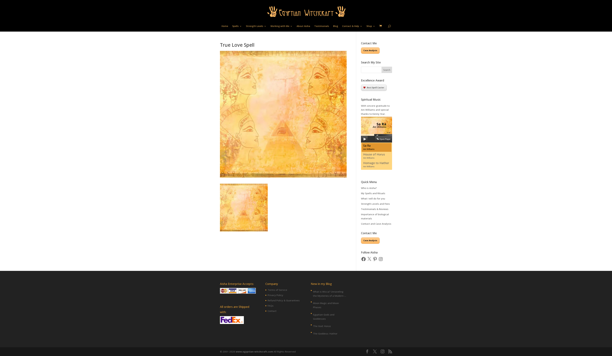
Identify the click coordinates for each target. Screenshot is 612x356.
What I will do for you (373, 198)
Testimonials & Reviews (374, 209)
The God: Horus (322, 326)
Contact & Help (350, 26)
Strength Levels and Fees (375, 203)
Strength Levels (254, 26)
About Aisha (303, 26)
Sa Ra (369, 147)
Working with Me (279, 26)
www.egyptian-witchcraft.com (254, 351)
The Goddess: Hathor (325, 333)
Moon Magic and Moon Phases (326, 305)
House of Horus (374, 155)
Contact (272, 310)
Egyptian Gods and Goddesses (323, 316)
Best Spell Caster (375, 87)
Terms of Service (277, 289)
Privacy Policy (275, 295)
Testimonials (321, 26)
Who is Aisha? (369, 188)
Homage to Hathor (376, 164)
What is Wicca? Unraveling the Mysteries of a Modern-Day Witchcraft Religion (328, 294)
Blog (335, 26)
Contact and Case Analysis (376, 223)
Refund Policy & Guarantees (284, 300)
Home (225, 26)
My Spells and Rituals (373, 193)
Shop (369, 26)
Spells (235, 26)
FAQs (270, 305)
